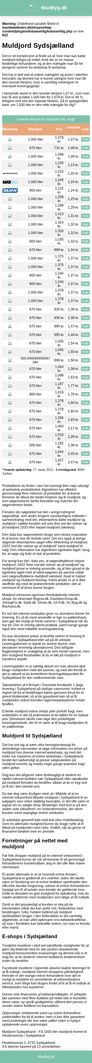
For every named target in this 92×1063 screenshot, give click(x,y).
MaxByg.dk (54, 7)
